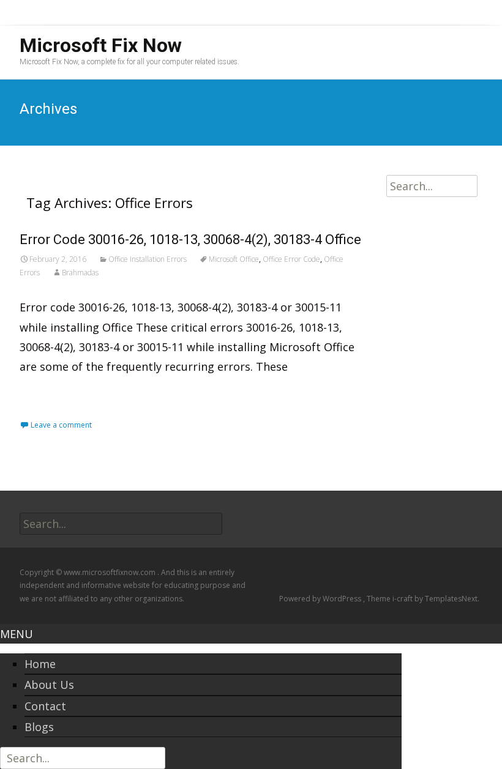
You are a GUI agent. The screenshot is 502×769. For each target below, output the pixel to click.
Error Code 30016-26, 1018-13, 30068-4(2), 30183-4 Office (190, 239)
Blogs (39, 726)
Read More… (54, 394)
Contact (45, 706)
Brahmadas (80, 272)
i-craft (403, 598)
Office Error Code (291, 259)
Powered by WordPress (321, 598)
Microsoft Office (234, 259)
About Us (49, 684)
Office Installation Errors (147, 259)
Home (40, 663)
